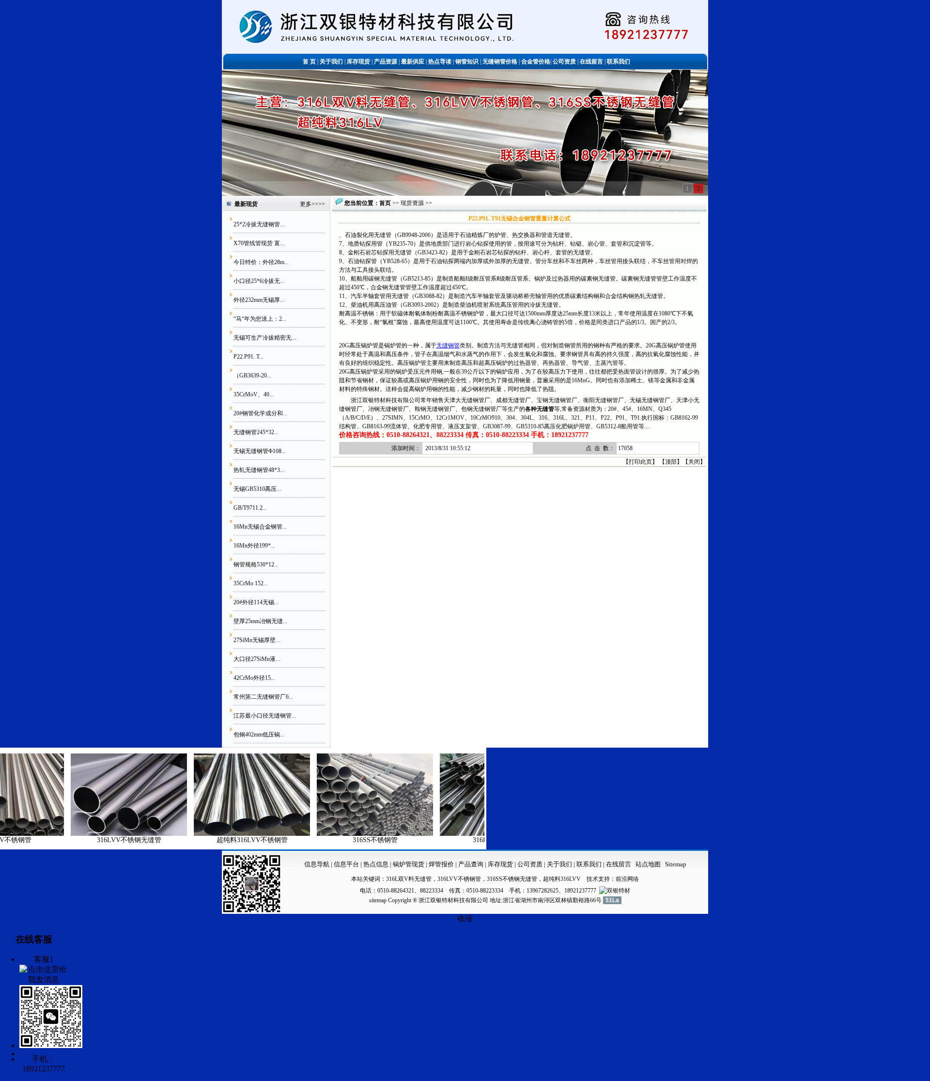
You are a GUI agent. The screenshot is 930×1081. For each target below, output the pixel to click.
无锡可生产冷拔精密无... (264, 337)
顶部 (671, 461)
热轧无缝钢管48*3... (258, 470)
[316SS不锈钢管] (333, 833)
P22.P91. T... (248, 356)
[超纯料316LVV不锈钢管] (210, 833)
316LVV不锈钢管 (456, 840)
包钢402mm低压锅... (258, 734)
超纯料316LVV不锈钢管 (210, 840)
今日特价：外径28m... (261, 262)
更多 (305, 204)
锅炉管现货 (408, 864)
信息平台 (346, 864)
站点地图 (648, 864)
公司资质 (530, 864)
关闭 (694, 461)
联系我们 (589, 864)
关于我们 (559, 864)
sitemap (378, 900)
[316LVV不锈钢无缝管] (87, 833)
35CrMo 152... (250, 583)
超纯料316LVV (562, 879)
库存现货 (500, 864)
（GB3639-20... (252, 375)
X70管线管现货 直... (258, 243)
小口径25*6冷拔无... (258, 281)
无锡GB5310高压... (257, 489)
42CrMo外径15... (254, 677)
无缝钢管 (448, 345)
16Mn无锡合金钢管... (260, 526)
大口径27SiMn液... (256, 659)
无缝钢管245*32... (256, 432)
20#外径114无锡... (256, 602)
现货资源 (412, 203)
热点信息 (375, 864)
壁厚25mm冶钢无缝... (260, 621)
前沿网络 (627, 879)
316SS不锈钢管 (333, 840)
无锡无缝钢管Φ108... (259, 451)
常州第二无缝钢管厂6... (263, 696)
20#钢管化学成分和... (260, 413)
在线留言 (618, 864)
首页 (385, 203)
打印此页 (640, 461)
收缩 (465, 918)
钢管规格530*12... (256, 564)
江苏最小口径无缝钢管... (264, 715)
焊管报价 (440, 864)
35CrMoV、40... (253, 394)
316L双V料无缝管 (409, 879)
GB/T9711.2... (250, 507)
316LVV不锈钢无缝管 (87, 840)
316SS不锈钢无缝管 (512, 879)
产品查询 (471, 864)
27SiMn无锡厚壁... (256, 640)
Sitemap (675, 864)
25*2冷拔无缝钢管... (258, 224)
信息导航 (316, 864)
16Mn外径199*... (254, 545)
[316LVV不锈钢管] (456, 833)
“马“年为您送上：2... (259, 318)
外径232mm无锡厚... (258, 300)
